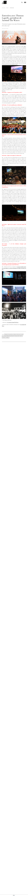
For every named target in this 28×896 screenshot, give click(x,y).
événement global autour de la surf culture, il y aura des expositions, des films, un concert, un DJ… (14, 268)
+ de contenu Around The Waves (13, 322)
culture (21, 334)
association (15, 334)
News (7, 7)
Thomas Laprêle (5, 337)
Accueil (3, 7)
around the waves (8, 334)
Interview (12, 7)
